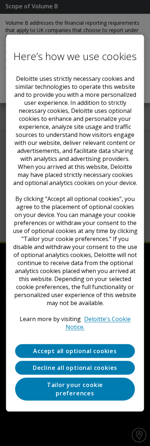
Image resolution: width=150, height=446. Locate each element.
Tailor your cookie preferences (75, 389)
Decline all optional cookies (75, 368)
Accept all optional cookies (75, 351)
